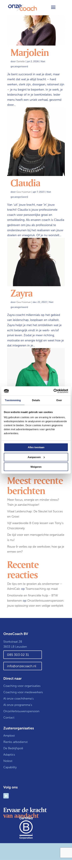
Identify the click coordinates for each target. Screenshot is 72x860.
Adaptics (9, 754)
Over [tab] (59, 400)
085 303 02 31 (18, 655)
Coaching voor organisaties (22, 686)
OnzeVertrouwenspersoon (21, 711)
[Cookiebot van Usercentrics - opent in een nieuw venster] (53, 391)
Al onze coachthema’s (18, 698)
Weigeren (36, 466)
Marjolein (30, 52)
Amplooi (9, 735)
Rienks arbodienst (15, 742)
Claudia (25, 183)
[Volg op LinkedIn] (6, 795)
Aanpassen (34, 457)
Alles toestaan (36, 447)
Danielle (20, 61)
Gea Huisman (23, 191)
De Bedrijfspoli (13, 748)
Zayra (21, 293)
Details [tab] (36, 400)
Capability (10, 767)
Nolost (7, 761)
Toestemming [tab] (13, 400)
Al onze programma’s (17, 705)
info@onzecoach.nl (21, 666)
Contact (8, 717)
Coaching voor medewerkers (23, 692)
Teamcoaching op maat (42, 589)
